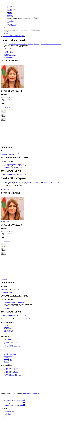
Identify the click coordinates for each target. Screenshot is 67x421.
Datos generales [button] (8, 51)
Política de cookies (12, 24)
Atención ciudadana (9, 343)
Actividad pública (5, 308)
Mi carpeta (6, 33)
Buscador (9, 15)
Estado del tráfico (8, 360)
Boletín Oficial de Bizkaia (10, 371)
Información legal (11, 22)
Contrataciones (8, 356)
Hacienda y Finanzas (33, 44)
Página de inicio (11, 6)
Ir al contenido (4, 2)
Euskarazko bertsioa (9, 411)
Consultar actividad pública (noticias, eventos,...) (13, 174)
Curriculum (4, 279)
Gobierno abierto (8, 345)
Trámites (9, 10)
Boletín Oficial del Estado (10, 374)
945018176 (7, 107)
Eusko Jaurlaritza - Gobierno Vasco (18, 44)
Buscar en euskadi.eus (13, 18)
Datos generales (5, 189)
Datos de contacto (5, 221)
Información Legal (8, 331)
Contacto (9, 13)
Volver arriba (7, 414)
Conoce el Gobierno (9, 341)
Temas (9, 7)
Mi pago (6, 357)
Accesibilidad (10, 21)
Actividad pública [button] (8, 57)
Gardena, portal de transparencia (12, 346)
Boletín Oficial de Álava (10, 369)
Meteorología (7, 359)
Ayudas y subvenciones (10, 354)
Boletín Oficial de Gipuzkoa (11, 372)
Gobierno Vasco (11, 9)
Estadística (6, 362)
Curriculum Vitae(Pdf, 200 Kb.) (9, 154)
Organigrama (7, 48)
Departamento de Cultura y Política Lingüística (13, 36)
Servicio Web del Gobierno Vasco (31, 393)
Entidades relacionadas (6, 292)
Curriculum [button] (7, 54)
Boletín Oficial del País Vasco (11, 368)
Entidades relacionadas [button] (10, 55)
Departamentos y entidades (11, 342)
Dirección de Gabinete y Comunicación (51, 44)
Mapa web (10, 16)
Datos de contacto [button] (8, 52)
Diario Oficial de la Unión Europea (13, 375)
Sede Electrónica (11, 25)
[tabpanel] (33, 73)
